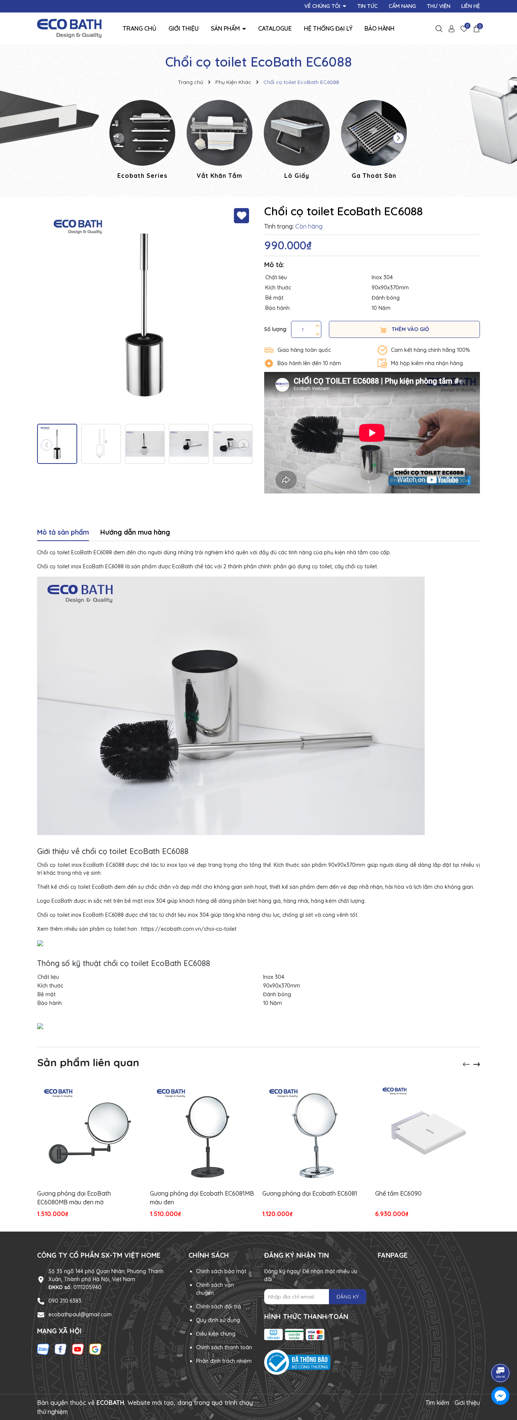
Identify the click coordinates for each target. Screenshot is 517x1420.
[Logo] (69, 28)
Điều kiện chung (215, 1333)
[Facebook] (61, 1348)
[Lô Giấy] (297, 140)
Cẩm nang (402, 6)
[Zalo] (43, 1348)
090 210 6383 (64, 1300)
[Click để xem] (145, 312)
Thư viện (438, 6)
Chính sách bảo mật (221, 1271)
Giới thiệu (183, 28)
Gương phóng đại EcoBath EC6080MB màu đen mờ (74, 1197)
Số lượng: (275, 329)
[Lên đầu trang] (500, 1351)
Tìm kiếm (437, 1402)
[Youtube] (78, 1348)
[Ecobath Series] (142, 140)
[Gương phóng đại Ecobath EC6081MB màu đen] (202, 1133)
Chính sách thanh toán (224, 1347)
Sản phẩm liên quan (88, 1062)
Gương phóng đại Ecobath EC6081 (309, 1193)
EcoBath (183, 566)
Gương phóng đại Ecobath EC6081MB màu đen (202, 1197)
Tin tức (367, 6)
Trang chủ (139, 28)
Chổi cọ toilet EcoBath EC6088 (74, 552)
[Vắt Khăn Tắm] (219, 140)
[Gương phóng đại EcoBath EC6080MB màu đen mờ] (89, 1133)
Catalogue (275, 28)
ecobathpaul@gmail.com (80, 1314)
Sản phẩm (226, 28)
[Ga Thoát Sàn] (374, 140)
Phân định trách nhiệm (224, 1361)
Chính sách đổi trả (218, 1306)
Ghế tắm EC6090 (398, 1193)
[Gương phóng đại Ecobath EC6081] (315, 1133)
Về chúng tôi (323, 6)
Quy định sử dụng (218, 1320)
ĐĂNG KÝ (347, 1296)
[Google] (95, 1348)
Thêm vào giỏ (409, 329)
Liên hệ (470, 6)
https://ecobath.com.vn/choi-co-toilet (189, 928)
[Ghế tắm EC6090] (427, 1133)
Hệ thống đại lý (328, 28)
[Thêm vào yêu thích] (241, 215)
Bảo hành (379, 28)
